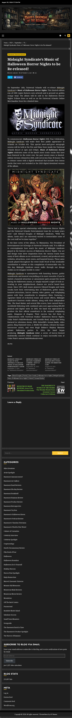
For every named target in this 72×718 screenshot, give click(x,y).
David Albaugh (13, 73)
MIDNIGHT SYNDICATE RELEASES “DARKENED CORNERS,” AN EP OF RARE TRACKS (33, 362)
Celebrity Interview (11, 535)
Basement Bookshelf (11, 493)
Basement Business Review (13, 498)
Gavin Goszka (32, 376)
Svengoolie (8, 623)
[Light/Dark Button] (61, 36)
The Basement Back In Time (14, 627)
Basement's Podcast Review (13, 519)
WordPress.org (9, 705)
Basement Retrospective (12, 506)
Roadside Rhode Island (12, 611)
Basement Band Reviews (12, 485)
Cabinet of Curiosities (11, 531)
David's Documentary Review (14, 548)
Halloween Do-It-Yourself (13, 565)
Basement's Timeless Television (15, 523)
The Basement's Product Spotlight (16, 632)
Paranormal (8, 606)
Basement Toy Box (10, 510)
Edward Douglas (16, 376)
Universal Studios (39, 378)
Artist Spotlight (9, 473)
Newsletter (8, 598)
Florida (25, 376)
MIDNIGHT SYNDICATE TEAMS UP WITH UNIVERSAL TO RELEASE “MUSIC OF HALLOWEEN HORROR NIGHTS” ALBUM (16, 362)
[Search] (65, 35)
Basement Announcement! (16, 54)
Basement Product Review (13, 502)
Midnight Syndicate (16, 141)
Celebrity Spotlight (10, 540)
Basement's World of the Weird (15, 527)
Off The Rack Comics (11, 602)
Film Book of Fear (10, 552)
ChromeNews (43, 714)
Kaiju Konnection (10, 577)
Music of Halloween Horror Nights (17, 378)
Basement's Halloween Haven (14, 514)
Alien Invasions (9, 468)
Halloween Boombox (11, 560)
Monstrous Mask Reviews (13, 590)
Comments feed (9, 701)
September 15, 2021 (26, 73)
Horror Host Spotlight (12, 573)
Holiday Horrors (10, 569)
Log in (6, 693)
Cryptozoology (9, 544)
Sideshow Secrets (10, 615)
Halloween (8, 556)
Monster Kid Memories (12, 586)
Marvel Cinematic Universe (13, 581)
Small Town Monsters (11, 619)
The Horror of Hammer (12, 636)
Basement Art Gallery (11, 481)
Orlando (30, 378)
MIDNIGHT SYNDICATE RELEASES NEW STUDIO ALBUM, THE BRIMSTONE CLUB (53, 362)
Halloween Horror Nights (45, 376)
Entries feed (8, 697)
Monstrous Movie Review (13, 594)
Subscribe (68, 35)
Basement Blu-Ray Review (13, 489)
